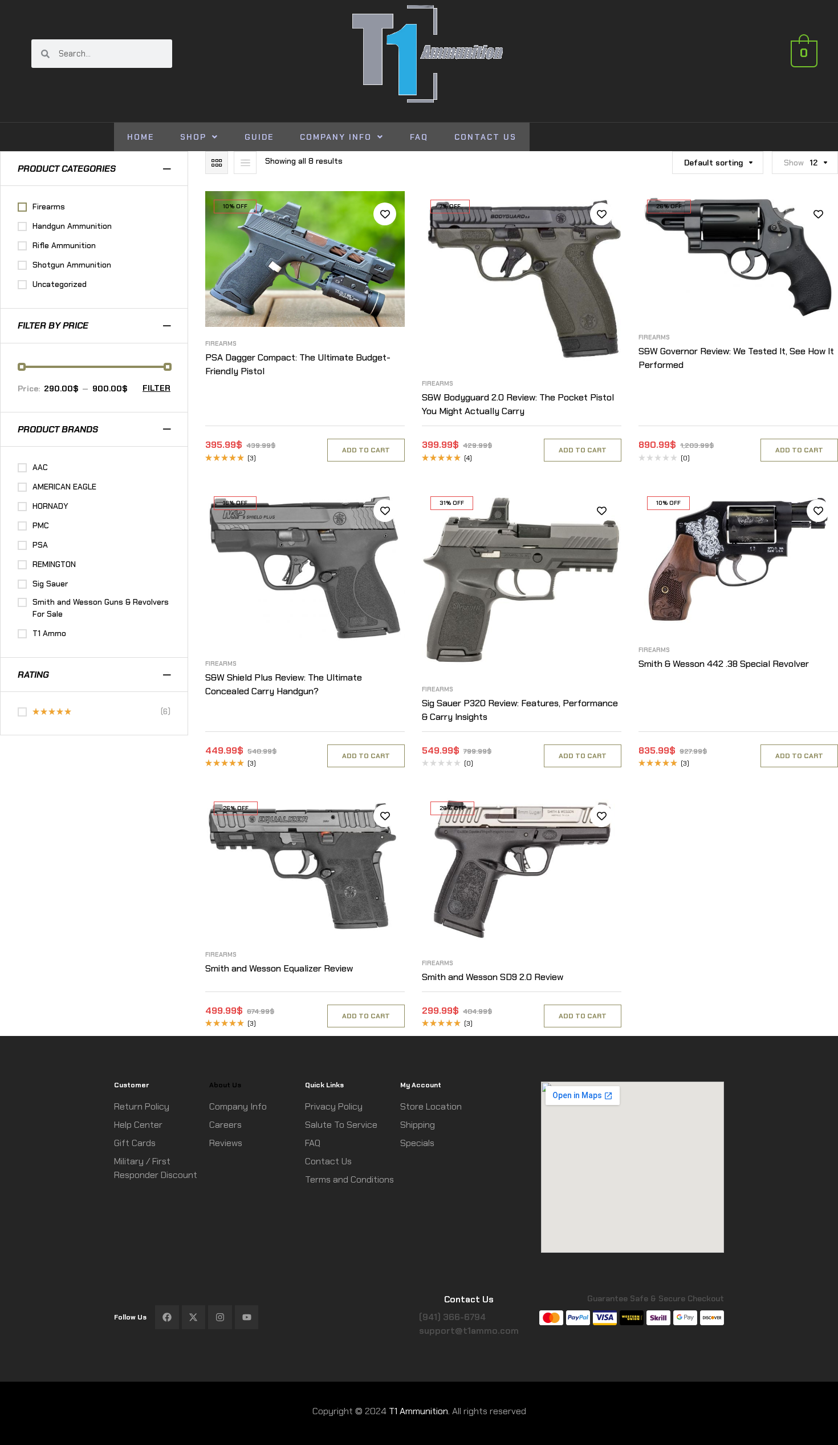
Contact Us (485, 137)
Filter (156, 388)
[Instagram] (220, 1317)
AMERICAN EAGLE (64, 486)
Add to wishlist (384, 214)
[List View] (245, 162)
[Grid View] (216, 162)
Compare (385, 239)
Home (140, 137)
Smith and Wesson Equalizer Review (279, 968)
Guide (259, 137)
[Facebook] (167, 1317)
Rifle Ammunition (64, 245)
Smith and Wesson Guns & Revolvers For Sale (100, 608)
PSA (40, 545)
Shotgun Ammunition (71, 265)
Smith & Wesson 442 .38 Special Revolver (723, 664)
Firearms (221, 343)
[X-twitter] (194, 1317)
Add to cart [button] (366, 450)
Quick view (385, 265)
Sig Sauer (50, 583)
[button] (199, 137)
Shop (193, 137)
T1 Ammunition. (419, 1411)
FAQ (419, 137)
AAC (40, 467)
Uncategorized (59, 284)
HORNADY (50, 506)
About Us (225, 1085)
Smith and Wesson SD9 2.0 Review (492, 977)
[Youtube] (247, 1317)
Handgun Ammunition (72, 226)
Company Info (336, 137)
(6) (101, 712)
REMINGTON (54, 564)
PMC (40, 525)
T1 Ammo (49, 633)
